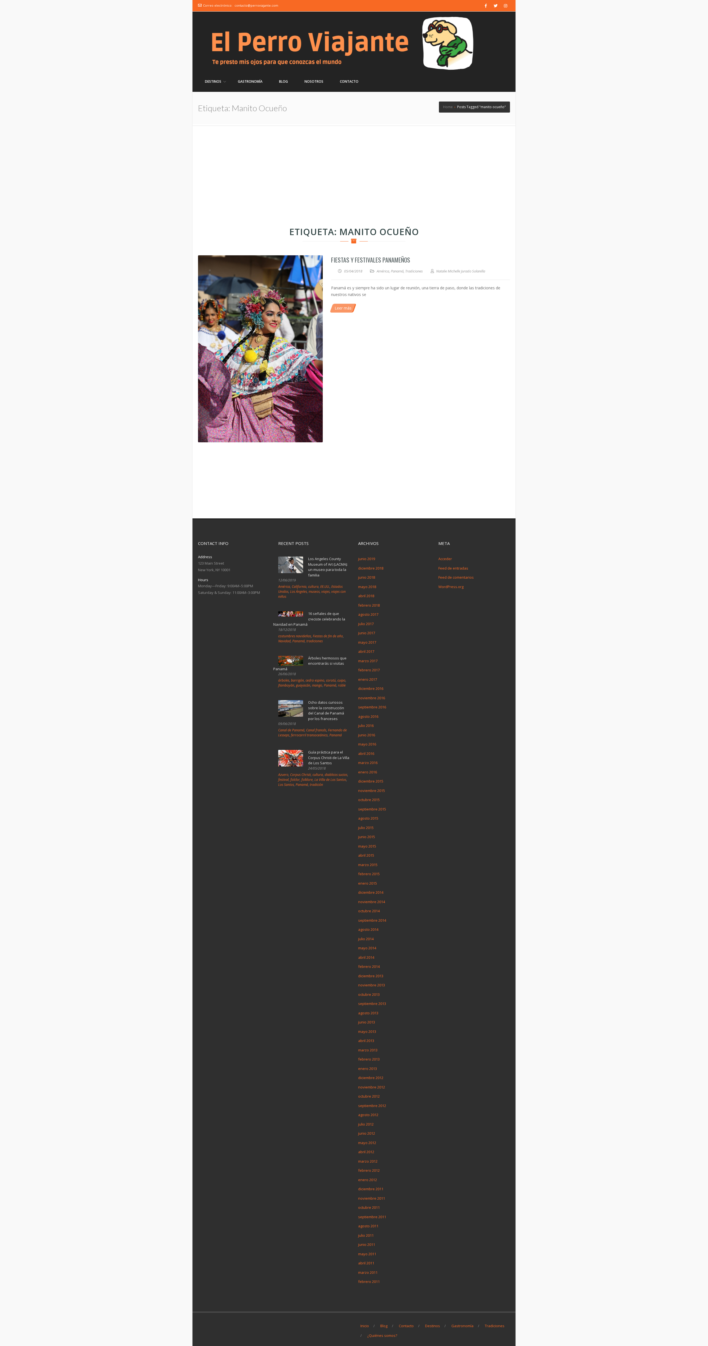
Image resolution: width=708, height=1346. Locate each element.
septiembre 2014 (372, 920)
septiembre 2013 (372, 1003)
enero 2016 (367, 772)
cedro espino (315, 680)
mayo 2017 (367, 642)
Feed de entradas (453, 568)
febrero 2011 (369, 1281)
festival (283, 779)
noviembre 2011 (371, 1198)
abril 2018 (366, 595)
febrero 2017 (369, 669)
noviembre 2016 (371, 697)
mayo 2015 (367, 846)
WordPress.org (451, 586)
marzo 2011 (368, 1272)
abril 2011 (366, 1263)
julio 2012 (366, 1124)
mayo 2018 (367, 586)
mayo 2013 (367, 1031)
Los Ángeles (298, 591)
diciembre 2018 (370, 568)
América (383, 271)
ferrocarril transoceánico (309, 735)
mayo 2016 (367, 744)
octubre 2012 (369, 1096)
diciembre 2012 (370, 1077)
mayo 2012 (367, 1142)
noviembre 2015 (371, 790)
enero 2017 (367, 679)
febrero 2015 (369, 873)
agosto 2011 (368, 1225)
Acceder (445, 558)
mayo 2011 (367, 1253)
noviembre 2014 (371, 901)
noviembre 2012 (371, 1087)
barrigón (297, 680)
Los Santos (286, 784)
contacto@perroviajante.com (256, 5)
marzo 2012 (368, 1161)
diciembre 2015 (370, 781)
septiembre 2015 (372, 809)
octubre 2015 (369, 799)
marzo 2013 (368, 1050)
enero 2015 (367, 883)
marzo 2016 (368, 762)
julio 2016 (366, 725)
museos (314, 591)
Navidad (284, 641)
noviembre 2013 (371, 985)
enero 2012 (367, 1179)
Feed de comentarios (456, 577)
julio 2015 (366, 827)
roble (342, 685)
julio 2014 (366, 938)
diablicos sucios (336, 774)
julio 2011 (366, 1235)
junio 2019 (366, 558)
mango (317, 685)
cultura (313, 586)
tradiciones (314, 641)
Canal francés (316, 730)
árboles (283, 680)
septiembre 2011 (372, 1216)
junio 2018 (366, 577)
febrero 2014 (369, 966)
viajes (325, 591)
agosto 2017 (368, 614)
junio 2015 (366, 836)
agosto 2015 (368, 818)
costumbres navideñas (294, 636)
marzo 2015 (368, 864)
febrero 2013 (369, 1059)
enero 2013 (367, 1068)
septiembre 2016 (372, 707)
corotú (331, 680)
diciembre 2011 (370, 1188)
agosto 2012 (368, 1114)
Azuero (283, 774)
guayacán (303, 685)
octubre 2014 (369, 910)
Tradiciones (414, 271)
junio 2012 (366, 1133)
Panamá (397, 271)
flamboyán (286, 685)
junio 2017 (366, 632)
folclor (295, 779)
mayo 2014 (367, 947)
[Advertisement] (354, 167)
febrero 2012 (369, 1170)
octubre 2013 (369, 994)
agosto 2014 (368, 929)
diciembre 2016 (370, 688)
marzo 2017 (368, 660)
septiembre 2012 (372, 1105)
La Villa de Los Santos (330, 779)
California (299, 586)
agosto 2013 (368, 1012)
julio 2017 (366, 623)
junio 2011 (366, 1244)
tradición (316, 784)
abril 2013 (366, 1040)
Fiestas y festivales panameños (370, 259)
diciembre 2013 (370, 975)
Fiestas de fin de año (328, 636)
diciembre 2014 (370, 892)
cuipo (341, 680)
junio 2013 (366, 1022)
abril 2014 (366, 957)
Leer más (343, 308)
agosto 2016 (368, 716)
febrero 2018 (369, 605)
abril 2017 (366, 651)
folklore (307, 779)
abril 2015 (366, 855)
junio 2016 (366, 734)
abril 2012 (366, 1151)
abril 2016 (366, 753)
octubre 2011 (369, 1207)
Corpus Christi (300, 774)
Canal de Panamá (291, 730)
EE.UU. (325, 586)
